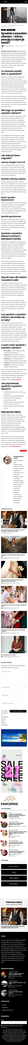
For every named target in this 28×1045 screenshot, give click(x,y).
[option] (14, 918)
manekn (4, 533)
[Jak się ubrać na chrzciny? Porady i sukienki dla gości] (14, 594)
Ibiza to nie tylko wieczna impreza (15, 992)
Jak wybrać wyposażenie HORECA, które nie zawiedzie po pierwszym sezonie (13, 530)
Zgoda (9, 1042)
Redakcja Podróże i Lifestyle (16, 976)
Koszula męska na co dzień (8, 655)
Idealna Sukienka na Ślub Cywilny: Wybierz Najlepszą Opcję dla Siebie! (12, 580)
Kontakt (4, 1005)
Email (2, 1020)
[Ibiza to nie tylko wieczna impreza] (4, 993)
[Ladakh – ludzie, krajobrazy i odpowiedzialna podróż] (4, 975)
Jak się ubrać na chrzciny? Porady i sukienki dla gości (14, 605)
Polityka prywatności (7, 1010)
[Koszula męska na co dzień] (14, 644)
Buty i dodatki (12, 821)
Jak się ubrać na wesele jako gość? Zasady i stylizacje (13, 630)
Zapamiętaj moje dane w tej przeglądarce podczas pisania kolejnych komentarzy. (4, 718)
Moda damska (11, 30)
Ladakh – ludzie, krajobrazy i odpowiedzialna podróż (16, 974)
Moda (3, 30)
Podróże (10, 990)
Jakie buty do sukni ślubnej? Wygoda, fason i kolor (13, 555)
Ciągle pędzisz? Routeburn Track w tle (17, 983)
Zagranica (15, 990)
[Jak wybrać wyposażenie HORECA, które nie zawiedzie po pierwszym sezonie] (14, 519)
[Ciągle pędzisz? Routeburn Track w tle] (4, 984)
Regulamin (5, 1007)
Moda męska (14, 884)
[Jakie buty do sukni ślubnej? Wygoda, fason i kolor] (14, 544)
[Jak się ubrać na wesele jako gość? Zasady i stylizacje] (14, 619)
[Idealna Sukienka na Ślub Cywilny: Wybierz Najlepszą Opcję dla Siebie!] (14, 569)
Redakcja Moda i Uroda (9, 46)
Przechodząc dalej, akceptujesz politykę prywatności (12, 1026)
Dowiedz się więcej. (15, 1042)
